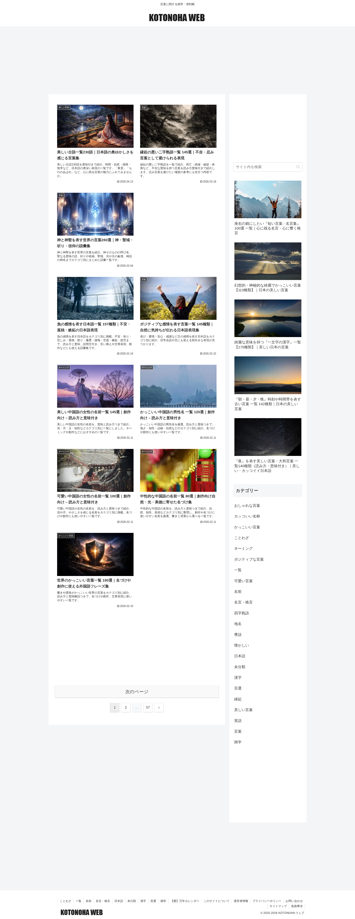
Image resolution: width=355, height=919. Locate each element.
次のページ (137, 691)
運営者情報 (241, 901)
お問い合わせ (294, 901)
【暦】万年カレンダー (185, 901)
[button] (298, 166)
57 (148, 707)
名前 (88, 901)
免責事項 (297, 906)
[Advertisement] (177, 58)
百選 (153, 901)
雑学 (163, 901)
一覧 (78, 901)
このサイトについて (216, 901)
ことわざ (65, 901)
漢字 (143, 901)
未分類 (131, 901)
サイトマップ (278, 906)
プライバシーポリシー (266, 901)
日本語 (118, 901)
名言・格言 (103, 901)
